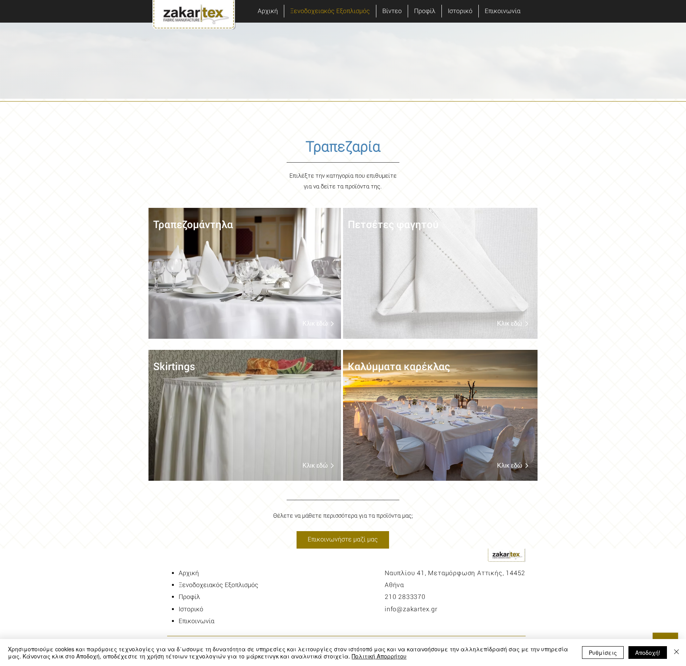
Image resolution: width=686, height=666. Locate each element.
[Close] (676, 652)
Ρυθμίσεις (603, 652)
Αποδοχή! (647, 652)
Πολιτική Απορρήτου (379, 656)
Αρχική (189, 573)
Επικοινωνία (196, 621)
